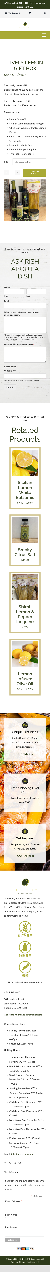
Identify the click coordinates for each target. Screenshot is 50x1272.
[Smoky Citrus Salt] (25, 519)
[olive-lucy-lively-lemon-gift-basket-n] (25, 200)
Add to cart (34, 172)
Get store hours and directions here (23, 1014)
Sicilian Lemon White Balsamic (25, 490)
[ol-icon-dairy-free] (25, 941)
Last (28, 296)
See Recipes (25, 856)
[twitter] (10, 1163)
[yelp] (24, 1163)
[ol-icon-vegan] (25, 961)
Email (7, 301)
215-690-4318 (21, 3)
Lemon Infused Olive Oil (25, 678)
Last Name (11, 1227)
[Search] (45, 13)
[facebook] (5, 1163)
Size (6, 161)
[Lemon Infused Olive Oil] (25, 643)
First (6, 296)
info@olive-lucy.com (22, 1153)
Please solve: (11, 366)
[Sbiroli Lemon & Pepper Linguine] (25, 576)
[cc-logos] (25, 1248)
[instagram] (15, 1163)
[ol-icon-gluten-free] (25, 921)
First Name (11, 1214)
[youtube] (20, 1163)
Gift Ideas (25, 754)
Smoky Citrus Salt (25, 552)
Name (7, 287)
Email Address (13, 1201)
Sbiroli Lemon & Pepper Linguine (25, 614)
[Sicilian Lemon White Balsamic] (25, 451)
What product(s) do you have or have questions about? (21, 313)
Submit (10, 387)
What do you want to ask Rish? (19, 344)
